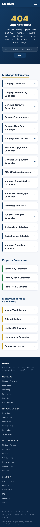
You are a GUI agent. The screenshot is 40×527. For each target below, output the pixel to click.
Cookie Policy (29, 515)
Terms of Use (18, 515)
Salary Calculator (8, 434)
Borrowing (6, 390)
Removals (5, 453)
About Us (5, 485)
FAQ (3, 494)
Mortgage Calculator (9, 381)
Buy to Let (6, 398)
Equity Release (7, 402)
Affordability (6, 385)
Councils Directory (8, 417)
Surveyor (5, 470)
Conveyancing (7, 458)
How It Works (7, 490)
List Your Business (8, 481)
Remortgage (6, 394)
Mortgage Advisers (9, 445)
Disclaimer (5, 517)
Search (20, 55)
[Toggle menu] (35, 3)
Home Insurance (8, 462)
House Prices (7, 413)
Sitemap (5, 502)
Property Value (7, 426)
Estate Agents (7, 449)
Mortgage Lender (8, 466)
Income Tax (6, 430)
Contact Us (6, 498)
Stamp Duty (6, 422)
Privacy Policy (6, 515)
